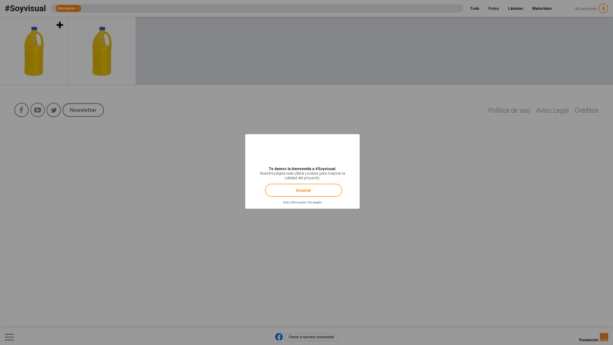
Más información (294, 202)
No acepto (315, 202)
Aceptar (303, 190)
